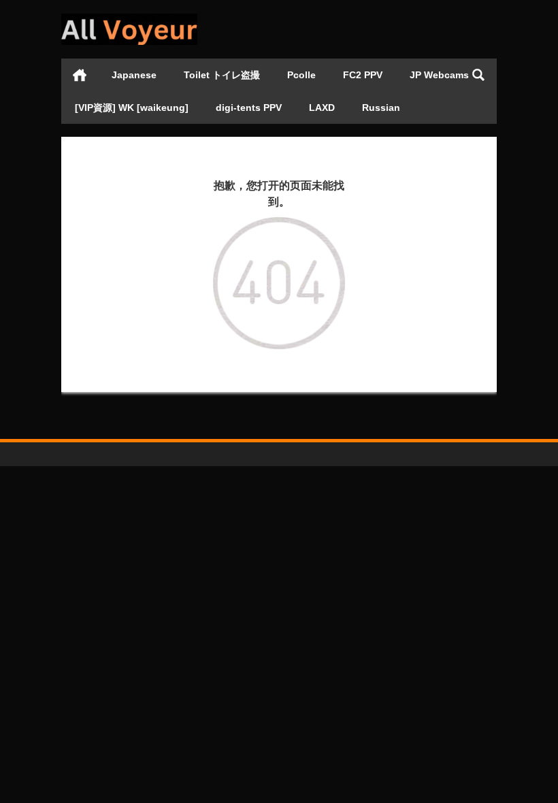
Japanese (134, 74)
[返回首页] (278, 226)
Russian (381, 107)
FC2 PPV (362, 74)
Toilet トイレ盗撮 (222, 74)
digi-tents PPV (249, 107)
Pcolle (301, 74)
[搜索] (478, 75)
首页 (79, 75)
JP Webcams (439, 74)
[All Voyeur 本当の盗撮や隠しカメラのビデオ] (129, 18)
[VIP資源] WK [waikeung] (131, 107)
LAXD (322, 107)
